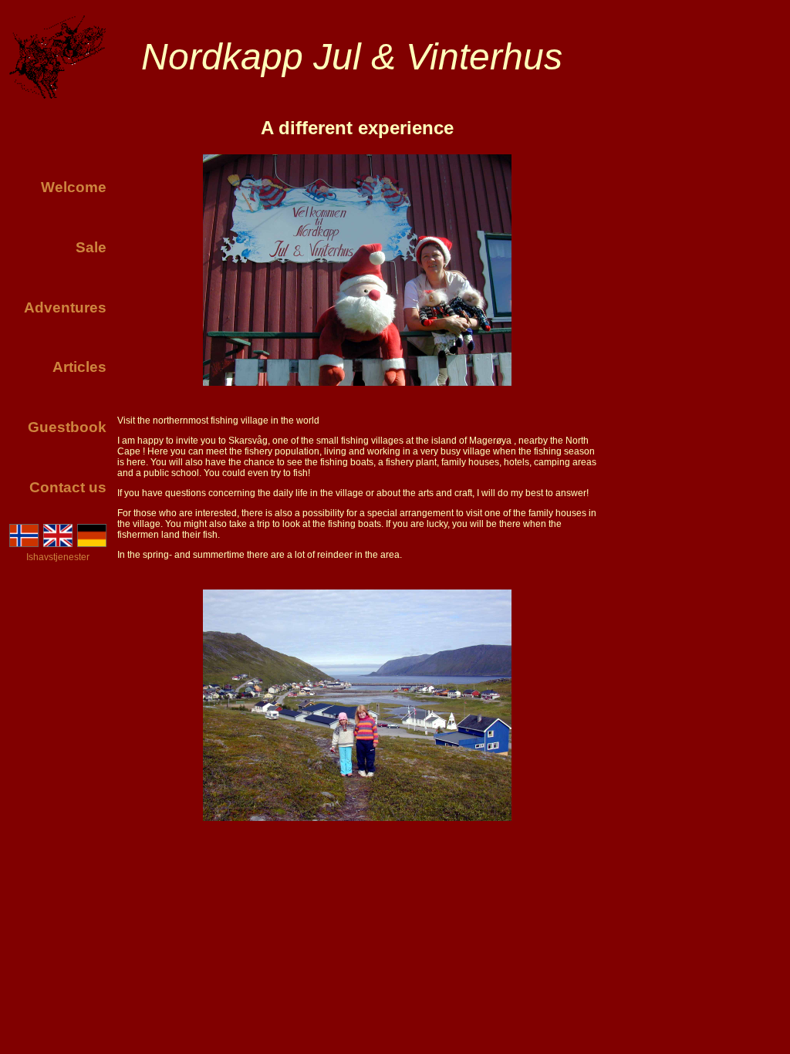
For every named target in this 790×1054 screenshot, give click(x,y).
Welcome (73, 187)
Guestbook (67, 427)
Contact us (67, 487)
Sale (91, 247)
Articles (79, 367)
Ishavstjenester (57, 557)
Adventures (65, 307)
